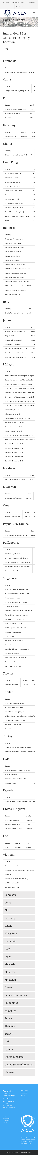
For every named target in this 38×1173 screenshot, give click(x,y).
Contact (23, 1095)
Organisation (6, 1120)
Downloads (24, 1094)
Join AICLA (24, 1092)
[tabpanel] (19, 472)
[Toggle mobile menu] (34, 13)
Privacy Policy (6, 1118)
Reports (5, 1122)
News (4, 1116)
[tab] (19, 49)
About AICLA (24, 1090)
